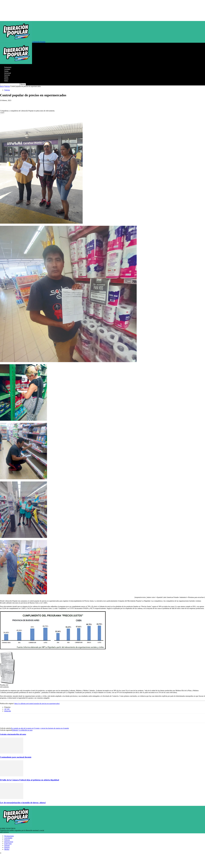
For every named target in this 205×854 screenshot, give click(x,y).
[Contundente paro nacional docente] (11, 753)
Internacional (7, 73)
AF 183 (7, 709)
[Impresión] (34, 104)
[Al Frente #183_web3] (23, 537)
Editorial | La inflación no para (22, 730)
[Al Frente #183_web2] (23, 479)
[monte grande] (41, 223)
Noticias (6, 71)
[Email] (41, 104)
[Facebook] (18, 104)
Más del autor (21, 734)
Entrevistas (7, 75)
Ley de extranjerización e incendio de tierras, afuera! (23, 802)
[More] (49, 103)
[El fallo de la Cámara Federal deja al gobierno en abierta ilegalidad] (11, 776)
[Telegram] (11, 104)
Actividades (7, 69)
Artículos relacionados (8, 734)
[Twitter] (26, 104)
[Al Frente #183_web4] (23, 594)
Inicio (2, 86)
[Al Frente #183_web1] (23, 420)
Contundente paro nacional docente (15, 757)
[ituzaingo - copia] (68, 361)
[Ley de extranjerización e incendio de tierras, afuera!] (11, 798)
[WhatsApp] (3, 104)
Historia (6, 78)
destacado (7, 711)
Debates (6, 77)
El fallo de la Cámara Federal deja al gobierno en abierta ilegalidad (29, 780)
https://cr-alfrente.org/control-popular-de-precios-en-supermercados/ (37, 703)
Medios (6, 80)
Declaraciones (7, 67)
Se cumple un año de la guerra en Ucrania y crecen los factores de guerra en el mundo (40, 728)
